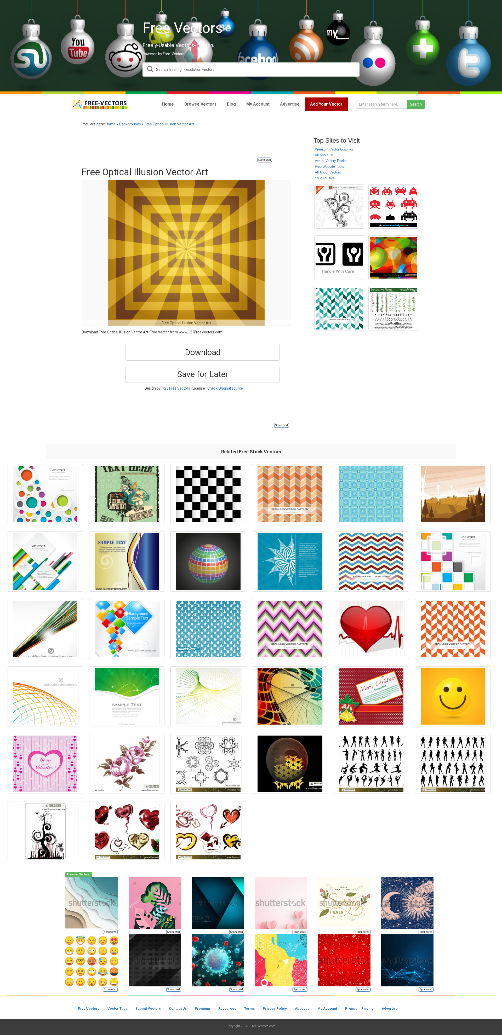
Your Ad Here (325, 178)
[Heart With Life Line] (371, 629)
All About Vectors (328, 172)
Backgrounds (130, 124)
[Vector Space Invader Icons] (393, 206)
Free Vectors (88, 1008)
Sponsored (264, 159)
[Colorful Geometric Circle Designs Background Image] (45, 494)
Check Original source (225, 388)
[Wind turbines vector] (452, 494)
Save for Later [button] (202, 374)
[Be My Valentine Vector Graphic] (45, 764)
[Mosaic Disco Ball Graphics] (208, 561)
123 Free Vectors (176, 388)
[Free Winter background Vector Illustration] (208, 629)
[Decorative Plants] (393, 309)
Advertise (390, 1008)
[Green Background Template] (126, 696)
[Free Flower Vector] (126, 764)
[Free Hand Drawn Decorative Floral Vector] (339, 206)
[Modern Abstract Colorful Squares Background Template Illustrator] (452, 561)
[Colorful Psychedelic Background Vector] (393, 257)
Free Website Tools (329, 167)
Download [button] (203, 352)
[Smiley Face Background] (452, 696)
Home (111, 124)
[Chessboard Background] (208, 494)
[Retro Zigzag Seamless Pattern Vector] (371, 561)
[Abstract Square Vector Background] (126, 629)
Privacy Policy (275, 1008)
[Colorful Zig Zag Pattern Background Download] (289, 629)
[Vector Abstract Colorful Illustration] (289, 696)
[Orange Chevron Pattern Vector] (452, 629)
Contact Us (178, 1008)
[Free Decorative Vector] (208, 764)
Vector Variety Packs (331, 161)
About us (302, 1008)
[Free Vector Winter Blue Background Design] (371, 494)
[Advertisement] (177, 145)
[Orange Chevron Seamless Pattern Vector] (289, 494)
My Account (327, 1008)
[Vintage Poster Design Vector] (126, 494)
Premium (202, 1008)
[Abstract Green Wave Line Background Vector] (208, 696)
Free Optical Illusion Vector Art (169, 124)
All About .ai (324, 155)
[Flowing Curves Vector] (289, 764)
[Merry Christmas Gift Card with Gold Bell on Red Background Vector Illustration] (371, 696)
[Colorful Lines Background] (45, 696)
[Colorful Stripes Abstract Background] (45, 629)
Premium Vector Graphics (334, 149)
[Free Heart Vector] (126, 831)
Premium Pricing (359, 1008)
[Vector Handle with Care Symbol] (339, 257)
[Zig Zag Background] (339, 309)
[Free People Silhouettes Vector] (371, 764)
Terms (249, 1008)
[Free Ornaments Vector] (45, 831)
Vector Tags (117, 1008)
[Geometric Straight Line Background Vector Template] (45, 561)
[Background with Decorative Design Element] (289, 561)
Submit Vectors (148, 1008)
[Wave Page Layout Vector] (126, 561)
